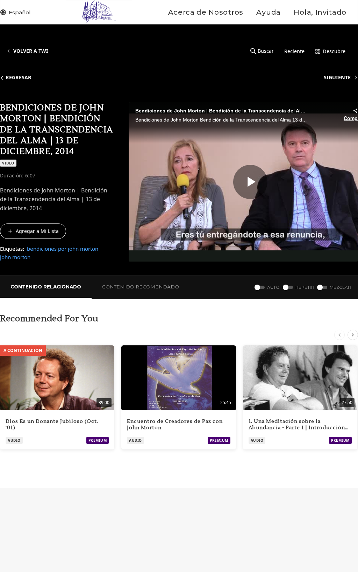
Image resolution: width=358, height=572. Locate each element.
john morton (15, 257)
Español (20, 12)
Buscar (266, 50)
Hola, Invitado (320, 12)
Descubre (334, 51)
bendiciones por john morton (62, 248)
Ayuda (268, 12)
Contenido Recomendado (140, 286)
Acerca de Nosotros (205, 12)
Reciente (294, 51)
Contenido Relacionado (45, 286)
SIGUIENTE (337, 77)
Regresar (18, 77)
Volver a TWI (30, 50)
